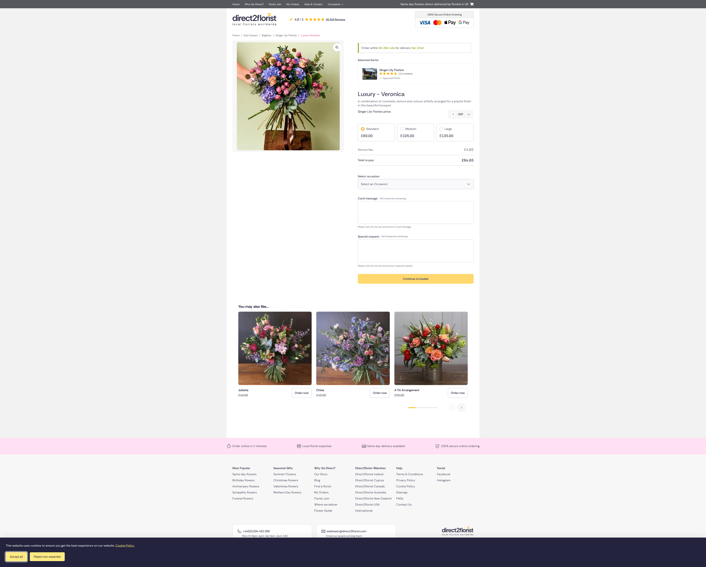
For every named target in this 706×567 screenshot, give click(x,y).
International (363, 511)
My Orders (292, 4)
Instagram (443, 480)
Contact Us (404, 504)
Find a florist (322, 486)
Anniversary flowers (245, 486)
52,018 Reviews (335, 19)
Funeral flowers (242, 498)
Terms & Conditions (409, 474)
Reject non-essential (47, 556)
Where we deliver (326, 504)
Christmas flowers (285, 480)
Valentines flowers (285, 486)
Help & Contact (313, 4)
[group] (275, 355)
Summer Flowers (284, 474)
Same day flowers (244, 474)
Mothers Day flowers (287, 492)
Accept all (16, 556)
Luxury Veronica (310, 35)
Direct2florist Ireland (369, 474)
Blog (317, 480)
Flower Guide (323, 511)
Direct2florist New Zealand (373, 498)
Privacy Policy (405, 480)
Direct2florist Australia (370, 492)
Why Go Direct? (254, 4)
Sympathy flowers (244, 492)
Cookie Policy (405, 486)
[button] (461, 407)
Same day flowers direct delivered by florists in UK (435, 4)
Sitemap (401, 492)
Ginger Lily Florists (286, 35)
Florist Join (275, 4)
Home (236, 4)
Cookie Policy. (125, 545)
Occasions (334, 4)
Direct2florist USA (367, 504)
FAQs (399, 498)
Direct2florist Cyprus (369, 480)
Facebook (443, 474)
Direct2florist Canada (370, 486)
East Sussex (251, 35)
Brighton (266, 35)
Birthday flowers (243, 480)
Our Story (320, 474)
